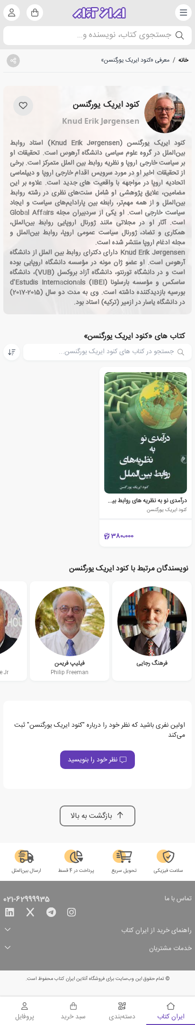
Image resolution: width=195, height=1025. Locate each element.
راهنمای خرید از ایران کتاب (156, 931)
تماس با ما (178, 899)
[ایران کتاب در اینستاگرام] (71, 914)
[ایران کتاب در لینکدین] (9, 914)
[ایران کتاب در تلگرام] (51, 914)
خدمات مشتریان (170, 949)
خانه (183, 60)
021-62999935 (26, 900)
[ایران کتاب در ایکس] (30, 914)
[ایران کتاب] (99, 12)
